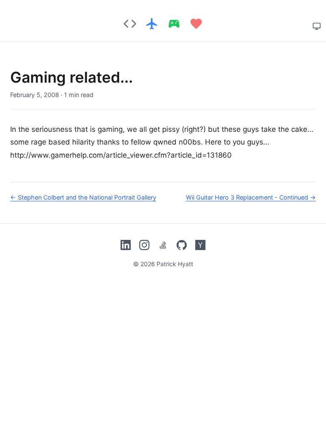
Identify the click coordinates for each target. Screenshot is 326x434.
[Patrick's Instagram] (144, 245)
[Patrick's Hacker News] (200, 245)
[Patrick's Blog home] (163, 24)
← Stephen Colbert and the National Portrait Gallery (83, 197)
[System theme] (316, 26)
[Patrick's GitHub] (182, 245)
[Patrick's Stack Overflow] (163, 245)
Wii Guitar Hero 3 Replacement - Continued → (251, 197)
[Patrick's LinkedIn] (126, 245)
